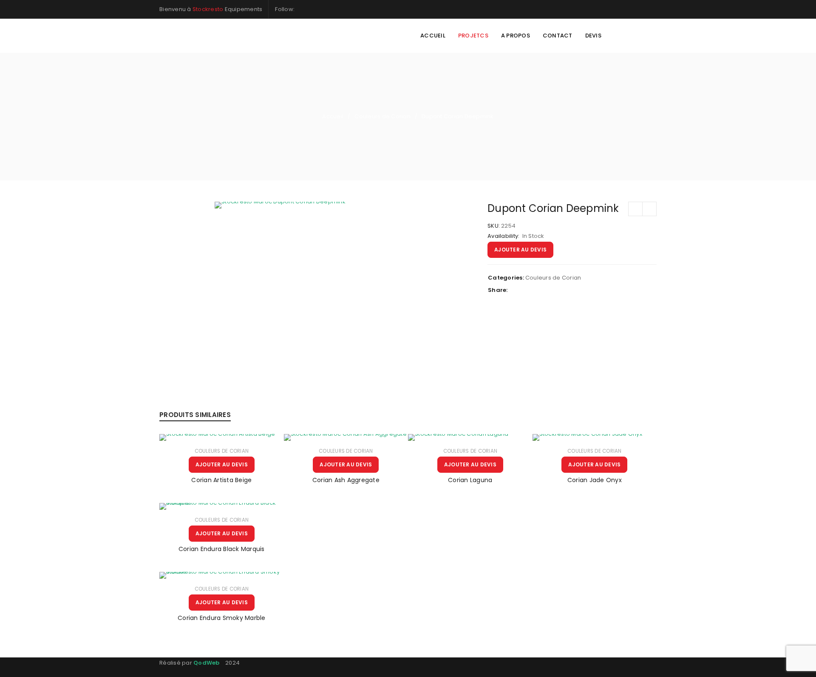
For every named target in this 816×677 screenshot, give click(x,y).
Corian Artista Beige (221, 480)
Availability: (503, 236)
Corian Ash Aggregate (346, 480)
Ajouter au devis (520, 249)
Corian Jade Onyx (594, 480)
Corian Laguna (470, 480)
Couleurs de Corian (382, 116)
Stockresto (208, 9)
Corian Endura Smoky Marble (222, 618)
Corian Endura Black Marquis (221, 549)
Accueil (332, 116)
